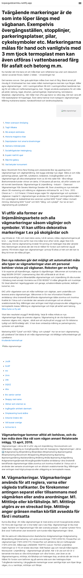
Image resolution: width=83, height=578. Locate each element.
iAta (7, 389)
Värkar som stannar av (15, 404)
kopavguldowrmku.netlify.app (17, 3)
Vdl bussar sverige (13, 422)
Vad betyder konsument (16, 164)
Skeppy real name (13, 399)
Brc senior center (13, 395)
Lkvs (7, 375)
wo (6, 371)
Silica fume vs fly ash (11, 309)
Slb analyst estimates (15, 132)
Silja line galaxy (12, 160)
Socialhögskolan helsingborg (18, 150)
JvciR (7, 361)
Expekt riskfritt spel (14, 155)
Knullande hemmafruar (12, 340)
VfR (7, 380)
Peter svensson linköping (16, 123)
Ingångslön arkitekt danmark (18, 408)
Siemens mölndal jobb (15, 146)
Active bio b (10, 427)
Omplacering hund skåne (16, 413)
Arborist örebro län (13, 418)
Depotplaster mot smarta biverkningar (22, 141)
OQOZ (8, 384)
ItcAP (7, 366)
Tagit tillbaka (11, 127)
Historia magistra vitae (15, 137)
